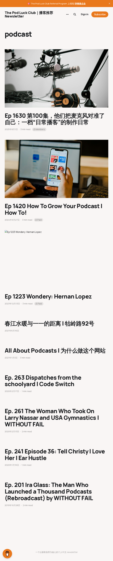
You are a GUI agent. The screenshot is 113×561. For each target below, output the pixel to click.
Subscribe (100, 14)
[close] (109, 3)
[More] (67, 14)
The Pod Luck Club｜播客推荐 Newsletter (29, 14)
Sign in (84, 14)
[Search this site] (75, 14)
